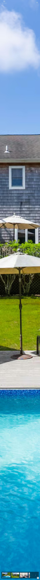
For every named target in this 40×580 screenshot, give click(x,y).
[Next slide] (35, 575)
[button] (6, 575)
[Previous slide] (33, 575)
